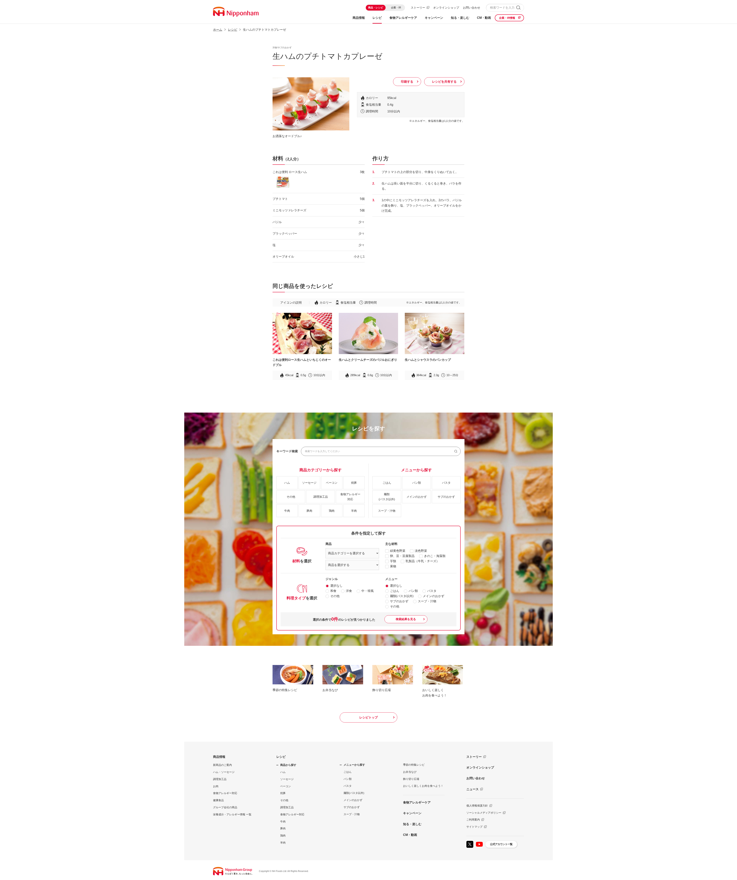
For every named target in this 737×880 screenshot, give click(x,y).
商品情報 (219, 756)
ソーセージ (287, 779)
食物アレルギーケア (417, 802)
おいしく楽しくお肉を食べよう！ (423, 785)
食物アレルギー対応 (225, 793)
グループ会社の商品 (225, 807)
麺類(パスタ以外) (401, 596)
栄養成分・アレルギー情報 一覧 (232, 814)
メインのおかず (433, 596)
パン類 (413, 590)
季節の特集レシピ (414, 764)
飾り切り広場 (411, 778)
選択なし (336, 585)
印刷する (407, 81)
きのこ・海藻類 (434, 556)
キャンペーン (412, 813)
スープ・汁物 (427, 601)
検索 (518, 8)
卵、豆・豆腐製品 (402, 556)
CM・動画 (410, 834)
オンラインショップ (446, 7)
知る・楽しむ (412, 824)
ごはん (394, 590)
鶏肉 (283, 835)
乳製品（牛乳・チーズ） (422, 561)
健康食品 (218, 800)
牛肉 (283, 821)
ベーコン (285, 786)
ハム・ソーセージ (224, 772)
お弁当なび (409, 771)
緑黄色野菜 (397, 550)
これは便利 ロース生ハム (290, 172)
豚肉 (283, 828)
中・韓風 (367, 590)
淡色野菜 (421, 550)
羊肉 (283, 842)
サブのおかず (399, 601)
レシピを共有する (444, 81)
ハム (283, 772)
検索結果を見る (406, 619)
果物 (393, 566)
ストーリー (418, 7)
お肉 (215, 786)
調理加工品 (219, 779)
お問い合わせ (471, 7)
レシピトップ (368, 717)
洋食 (349, 590)
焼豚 (283, 793)
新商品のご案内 (222, 764)
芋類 (393, 561)
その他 (335, 596)
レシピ (281, 756)
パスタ (431, 590)
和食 (333, 590)
